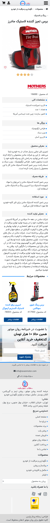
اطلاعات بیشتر (36, 319)
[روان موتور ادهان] (25, 3)
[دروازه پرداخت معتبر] (35, 503)
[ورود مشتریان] (8, 3)
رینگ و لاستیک (40, 15)
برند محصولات (40, 426)
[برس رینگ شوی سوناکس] (37, 292)
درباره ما (42, 421)
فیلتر (44, 475)
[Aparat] (33, 493)
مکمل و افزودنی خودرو (36, 470)
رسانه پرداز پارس (33, 517)
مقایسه (39, 67)
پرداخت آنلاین (40, 445)
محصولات (39, 9)
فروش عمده (41, 435)
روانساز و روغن (39, 465)
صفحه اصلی (40, 417)
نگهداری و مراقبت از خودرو (21, 9)
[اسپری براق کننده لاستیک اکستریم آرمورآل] (13, 292)
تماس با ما (41, 449)
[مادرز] (37, 87)
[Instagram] (45, 493)
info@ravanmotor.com (26, 371)
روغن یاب (42, 431)
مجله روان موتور (39, 440)
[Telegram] (39, 493)
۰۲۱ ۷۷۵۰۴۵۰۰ (26, 376)
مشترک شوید (25, 357)
